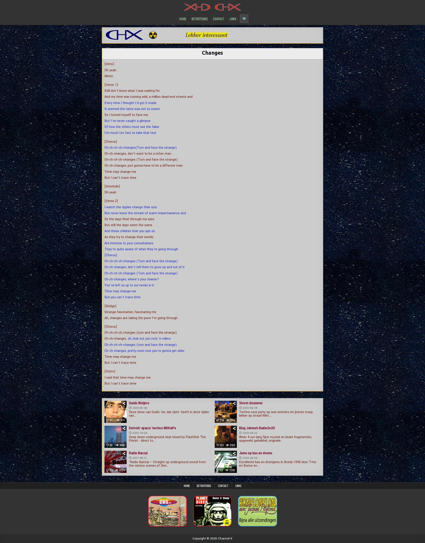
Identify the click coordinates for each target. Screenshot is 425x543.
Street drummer (251, 403)
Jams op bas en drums (255, 453)
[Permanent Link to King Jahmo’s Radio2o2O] (226, 437)
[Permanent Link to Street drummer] (226, 412)
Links (233, 18)
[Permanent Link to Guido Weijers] (115, 412)
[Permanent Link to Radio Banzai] (115, 462)
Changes (212, 53)
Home (182, 18)
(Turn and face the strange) (156, 147)
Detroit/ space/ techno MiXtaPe (152, 428)
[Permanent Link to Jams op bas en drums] (226, 462)
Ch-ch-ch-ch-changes (119, 147)
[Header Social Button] (244, 18)
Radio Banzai (138, 453)
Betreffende (199, 18)
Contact (218, 18)
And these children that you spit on (129, 231)
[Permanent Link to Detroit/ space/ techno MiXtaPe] (115, 437)
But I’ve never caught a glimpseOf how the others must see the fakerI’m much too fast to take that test (131, 127)
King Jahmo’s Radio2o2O (257, 428)
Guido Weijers (139, 403)
